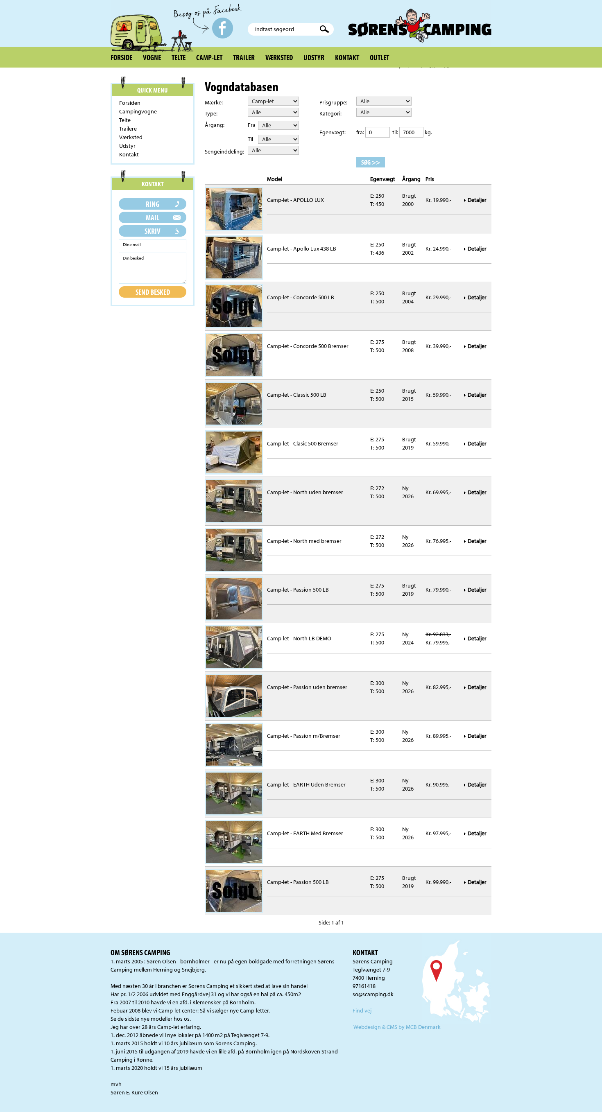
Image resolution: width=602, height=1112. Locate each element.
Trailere (128, 128)
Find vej (362, 1010)
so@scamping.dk (373, 994)
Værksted (279, 57)
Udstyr (313, 57)
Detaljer (478, 199)
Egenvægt (382, 179)
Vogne (152, 57)
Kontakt (347, 57)
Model (274, 179)
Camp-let (209, 57)
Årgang (411, 179)
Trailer (244, 57)
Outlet (379, 57)
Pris (429, 179)
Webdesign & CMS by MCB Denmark (397, 1027)
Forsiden (129, 102)
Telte (179, 57)
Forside (121, 57)
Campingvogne (138, 111)
